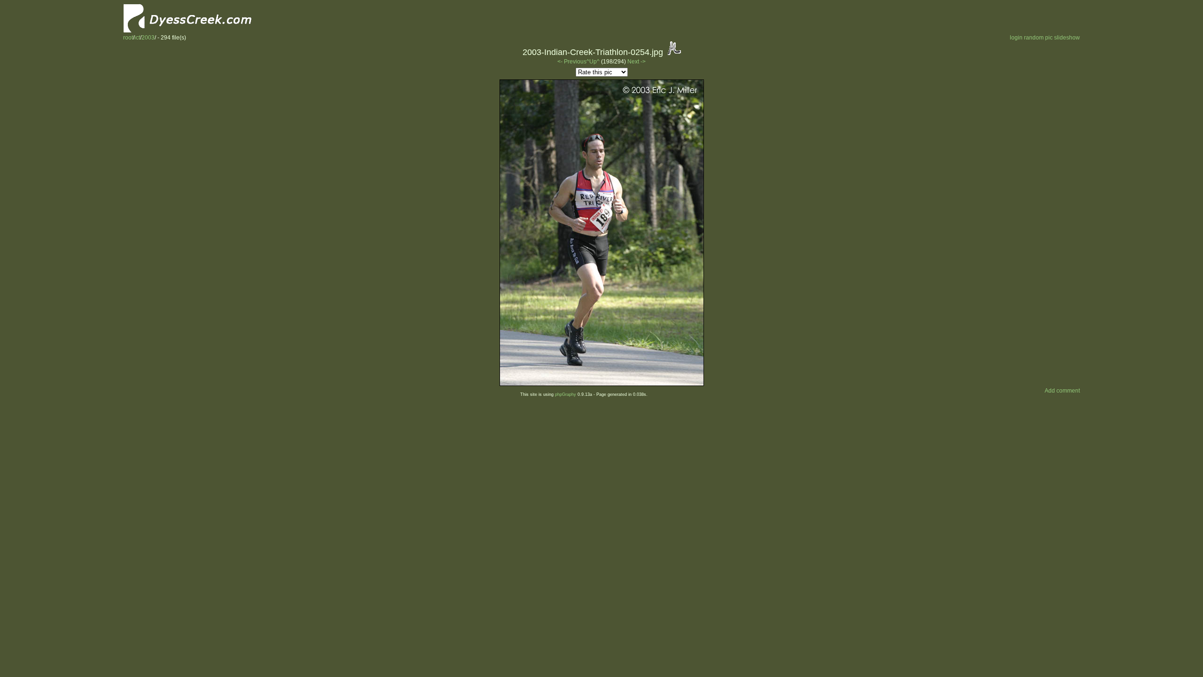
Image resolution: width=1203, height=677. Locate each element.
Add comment (1062, 390)
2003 (148, 37)
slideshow (1067, 37)
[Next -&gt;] (602, 384)
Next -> (636, 61)
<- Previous (571, 61)
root (128, 37)
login (1016, 37)
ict (137, 37)
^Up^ (593, 61)
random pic (1038, 37)
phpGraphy (565, 394)
